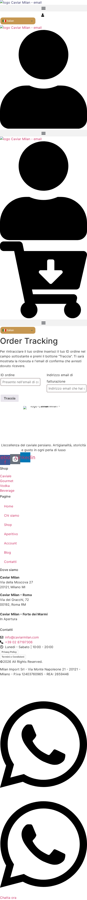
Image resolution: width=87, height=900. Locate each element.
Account (10, 543)
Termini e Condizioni (13, 656)
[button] (43, 8)
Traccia (9, 398)
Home (8, 506)
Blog (7, 552)
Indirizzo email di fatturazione (60, 378)
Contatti (10, 562)
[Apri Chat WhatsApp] (43, 793)
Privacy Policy (9, 652)
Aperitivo (11, 534)
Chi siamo (11, 515)
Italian (10, 20)
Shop (8, 525)
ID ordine (8, 375)
